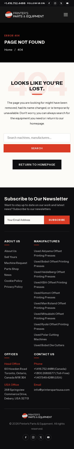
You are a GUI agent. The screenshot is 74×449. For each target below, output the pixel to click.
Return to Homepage (37, 164)
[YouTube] (67, 3)
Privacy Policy (13, 286)
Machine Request (15, 263)
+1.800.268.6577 (44, 373)
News (7, 275)
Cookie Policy (13, 280)
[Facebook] (49, 3)
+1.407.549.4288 (44, 377)
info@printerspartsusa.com (52, 389)
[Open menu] (66, 14)
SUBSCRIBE (57, 220)
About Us (10, 251)
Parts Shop (11, 269)
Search (37, 148)
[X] (61, 3)
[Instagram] (55, 3)
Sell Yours (10, 257)
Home (8, 49)
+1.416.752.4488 (15, 3)
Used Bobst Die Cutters (49, 345)
